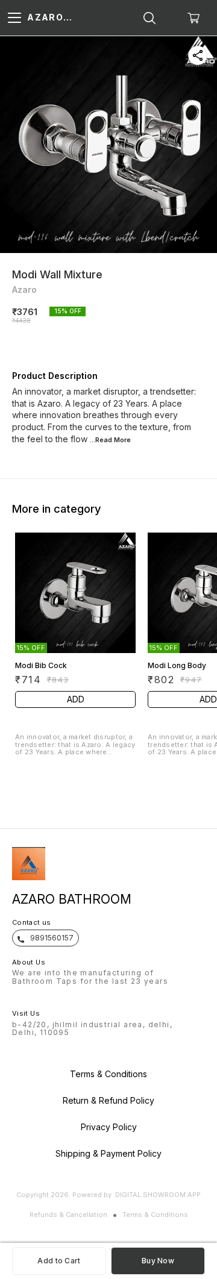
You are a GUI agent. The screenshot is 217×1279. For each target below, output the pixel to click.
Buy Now (158, 1260)
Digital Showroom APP (158, 1194)
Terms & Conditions (155, 1214)
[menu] (14, 18)
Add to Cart (58, 1260)
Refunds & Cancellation (68, 1214)
